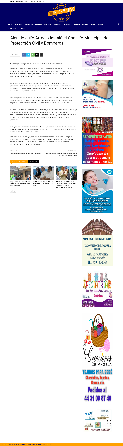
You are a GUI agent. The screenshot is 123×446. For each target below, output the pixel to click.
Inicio (10, 24)
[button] (118, 24)
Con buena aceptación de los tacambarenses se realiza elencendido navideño (61, 154)
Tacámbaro (18, 24)
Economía (76, 24)
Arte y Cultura (13, 29)
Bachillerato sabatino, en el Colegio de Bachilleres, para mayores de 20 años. (43, 183)
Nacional (47, 24)
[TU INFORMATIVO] (61, 12)
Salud (93, 24)
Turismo (100, 24)
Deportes (67, 24)
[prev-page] (11, 191)
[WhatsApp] (33, 55)
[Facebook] (24, 55)
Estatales (38, 24)
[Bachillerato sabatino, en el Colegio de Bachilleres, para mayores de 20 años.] (43, 173)
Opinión (24, 29)
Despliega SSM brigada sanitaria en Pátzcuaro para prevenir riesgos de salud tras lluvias (20, 183)
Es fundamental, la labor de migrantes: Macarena (25, 153)
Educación (57, 24)
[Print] (41, 55)
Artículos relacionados (18, 162)
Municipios (29, 24)
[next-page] (14, 191)
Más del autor (33, 162)
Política (85, 24)
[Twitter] (28, 55)
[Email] (37, 55)
